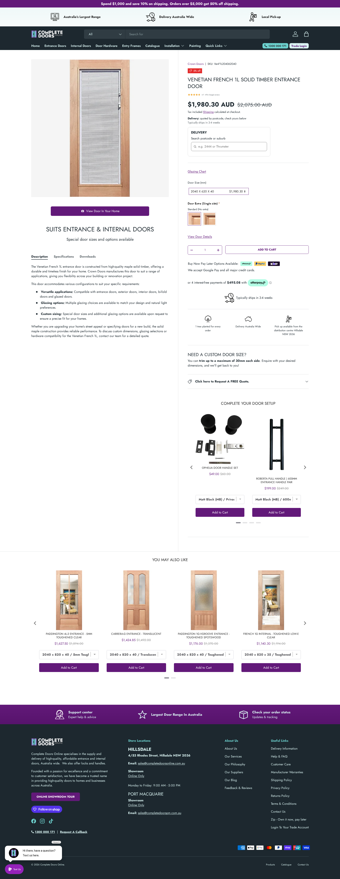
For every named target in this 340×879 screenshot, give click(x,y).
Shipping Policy (281, 780)
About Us (231, 748)
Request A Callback (73, 832)
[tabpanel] (100, 301)
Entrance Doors (55, 46)
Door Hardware (106, 46)
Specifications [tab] (64, 256)
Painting (195, 46)
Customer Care (281, 764)
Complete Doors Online (52, 864)
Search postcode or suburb (208, 138)
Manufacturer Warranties (287, 772)
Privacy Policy (280, 788)
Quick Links (214, 46)
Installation (172, 46)
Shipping (208, 112)
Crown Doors (196, 64)
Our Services (233, 756)
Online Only (136, 776)
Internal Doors (81, 46)
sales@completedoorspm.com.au (159, 813)
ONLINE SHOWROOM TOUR (56, 797)
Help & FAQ (279, 756)
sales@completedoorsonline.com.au (161, 763)
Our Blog (231, 780)
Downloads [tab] (88, 256)
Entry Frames (131, 46)
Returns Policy (280, 796)
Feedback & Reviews (238, 788)
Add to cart (267, 250)
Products (270, 864)
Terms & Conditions (283, 803)
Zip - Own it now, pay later (288, 819)
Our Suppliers (234, 772)
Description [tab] (39, 256)
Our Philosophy (235, 764)
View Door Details (200, 236)
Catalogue (152, 46)
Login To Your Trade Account (290, 827)
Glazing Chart (197, 171)
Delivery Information (284, 748)
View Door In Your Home (102, 211)
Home (35, 46)
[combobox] (177, 34)
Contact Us (278, 811)
